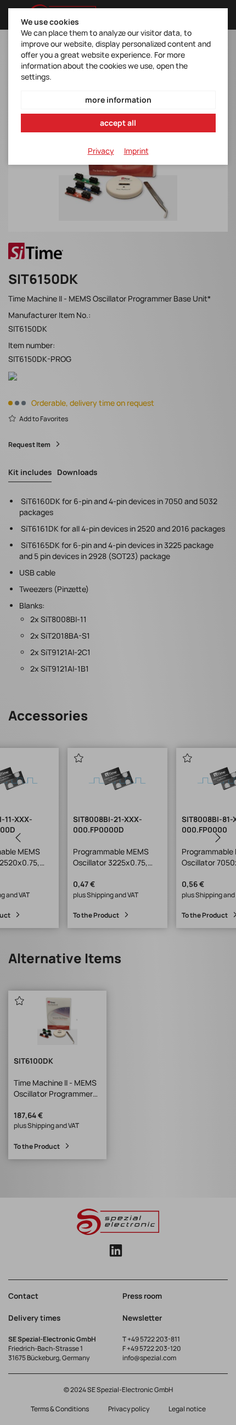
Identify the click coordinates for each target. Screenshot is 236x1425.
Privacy (101, 151)
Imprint (136, 151)
